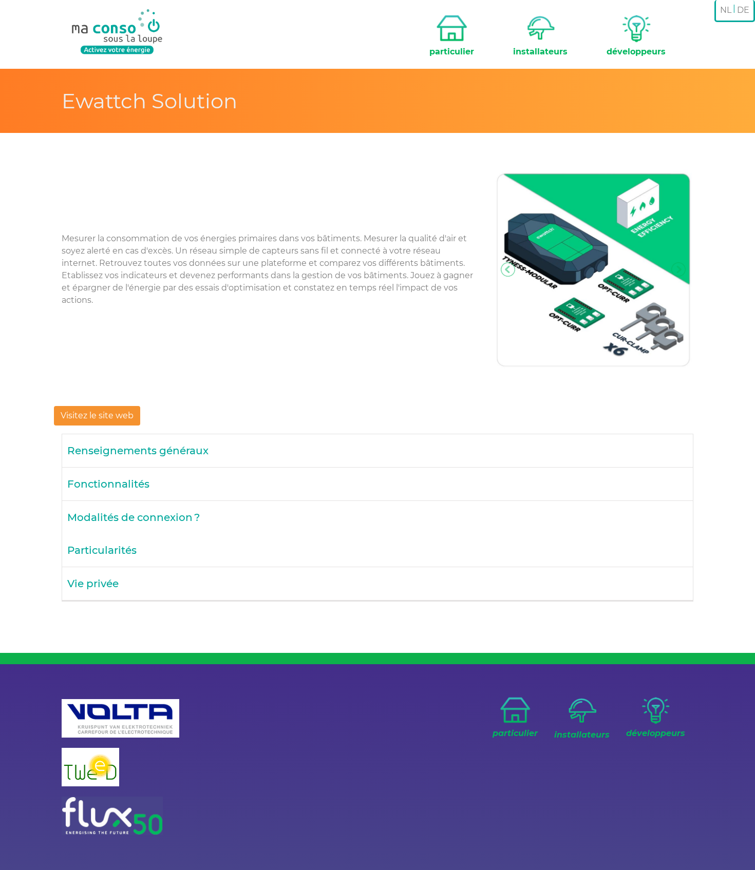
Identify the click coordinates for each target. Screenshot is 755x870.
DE (743, 10)
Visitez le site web (97, 415)
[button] (508, 269)
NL (725, 10)
